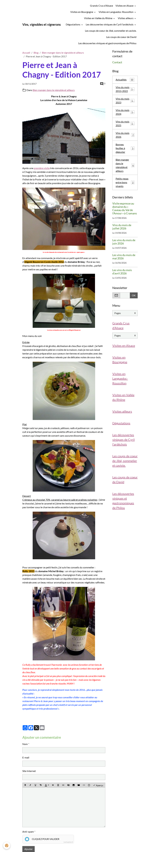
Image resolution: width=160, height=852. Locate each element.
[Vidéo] (78, 785)
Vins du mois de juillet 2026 (121, 226)
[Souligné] (35, 785)
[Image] (73, 785)
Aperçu (99, 785)
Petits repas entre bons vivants (125, 182)
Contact (117, 62)
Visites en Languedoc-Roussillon (116, 11)
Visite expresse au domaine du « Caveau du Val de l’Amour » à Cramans (124, 208)
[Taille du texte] (40, 785)
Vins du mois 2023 (125, 100)
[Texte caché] (68, 785)
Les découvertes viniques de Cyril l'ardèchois (110, 24)
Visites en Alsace (124, 5)
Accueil (26, 52)
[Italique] (30, 785)
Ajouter (28, 848)
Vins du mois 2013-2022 (125, 89)
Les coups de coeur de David (121, 36)
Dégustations (73, 24)
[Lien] (63, 785)
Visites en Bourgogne (82, 11)
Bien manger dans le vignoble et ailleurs (63, 52)
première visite (42, 168)
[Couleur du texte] (46, 785)
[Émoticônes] (89, 785)
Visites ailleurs (126, 18)
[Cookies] (6, 845)
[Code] (84, 785)
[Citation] (53, 785)
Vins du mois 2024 (125, 112)
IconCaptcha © (68, 842)
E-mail (25, 757)
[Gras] (25, 785)
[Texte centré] (58, 785)
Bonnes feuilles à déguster (125, 148)
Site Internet (29, 770)
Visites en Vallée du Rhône (98, 18)
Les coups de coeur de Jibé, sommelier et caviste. (110, 30)
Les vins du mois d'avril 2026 (122, 271)
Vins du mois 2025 (125, 123)
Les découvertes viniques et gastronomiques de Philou (107, 43)
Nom (25, 743)
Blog (36, 52)
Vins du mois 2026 (125, 134)
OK (134, 295)
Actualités (124, 79)
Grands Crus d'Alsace (101, 5)
